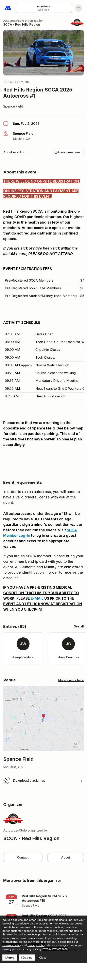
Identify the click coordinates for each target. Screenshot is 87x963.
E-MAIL (37, 598)
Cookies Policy (11, 945)
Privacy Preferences (55, 948)
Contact (23, 857)
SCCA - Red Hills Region (21, 24)
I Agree (9, 957)
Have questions (69, 152)
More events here (71, 680)
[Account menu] (78, 8)
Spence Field (13, 106)
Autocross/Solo (13, 20)
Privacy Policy (36, 945)
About (65, 857)
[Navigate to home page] (8, 8)
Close (43, 957)
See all (79, 626)
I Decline (26, 957)
